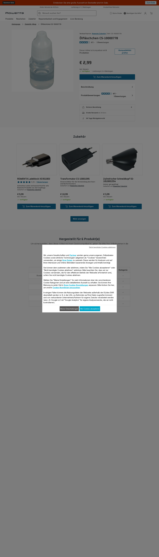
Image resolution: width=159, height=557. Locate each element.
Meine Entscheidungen (69, 309)
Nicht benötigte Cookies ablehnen (102, 247)
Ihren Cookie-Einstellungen (76, 285)
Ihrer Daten (67, 260)
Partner (73, 255)
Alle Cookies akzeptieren (89, 309)
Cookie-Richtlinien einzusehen (66, 287)
